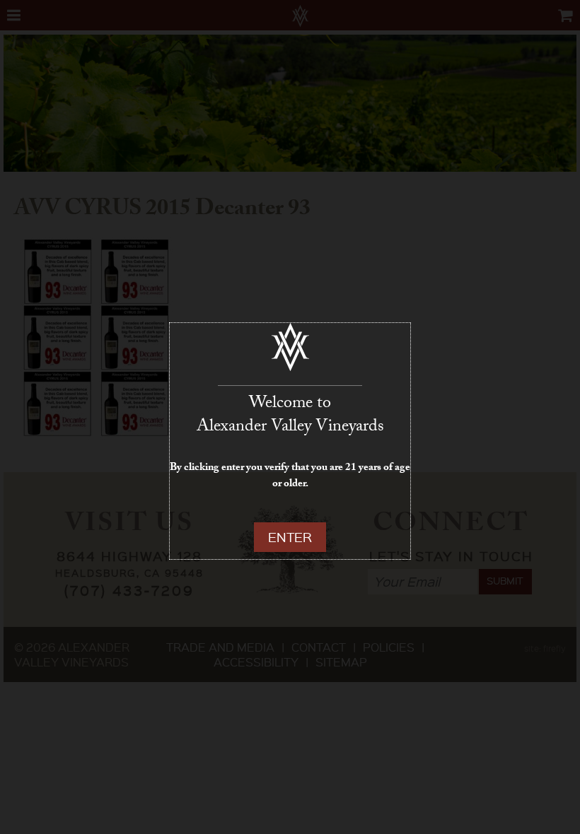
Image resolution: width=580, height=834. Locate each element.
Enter (290, 537)
